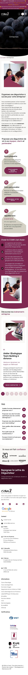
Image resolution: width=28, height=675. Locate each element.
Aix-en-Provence (21, 2)
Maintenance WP (6, 669)
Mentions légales (5, 603)
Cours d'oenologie (6, 582)
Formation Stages (6, 587)
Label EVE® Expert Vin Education (9, 594)
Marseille (10, 4)
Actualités (4, 596)
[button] (22, 14)
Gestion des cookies (7, 667)
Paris (15, 2)
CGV (2, 600)
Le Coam (3, 57)
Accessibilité (4, 605)
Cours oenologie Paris (7, 584)
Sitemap (3, 607)
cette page (21, 8)
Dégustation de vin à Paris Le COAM (11, 589)
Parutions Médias (5, 598)
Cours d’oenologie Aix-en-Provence (10, 591)
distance (17, 4)
